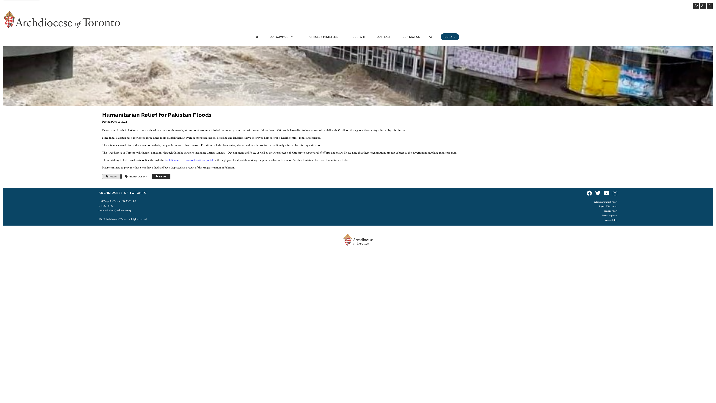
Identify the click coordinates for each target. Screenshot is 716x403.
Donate (450, 36)
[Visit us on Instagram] (615, 193)
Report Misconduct (608, 206)
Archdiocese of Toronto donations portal (189, 160)
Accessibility (611, 219)
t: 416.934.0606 (106, 205)
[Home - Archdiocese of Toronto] (257, 37)
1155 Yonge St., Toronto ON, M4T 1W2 (117, 201)
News (112, 176)
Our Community (281, 36)
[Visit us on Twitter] (597, 193)
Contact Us (411, 36)
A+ (696, 5)
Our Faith (359, 36)
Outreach (384, 36)
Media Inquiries (609, 215)
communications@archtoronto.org (115, 210)
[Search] (431, 37)
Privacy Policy (610, 210)
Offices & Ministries (323, 36)
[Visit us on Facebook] (589, 193)
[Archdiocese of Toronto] (61, 19)
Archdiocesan (137, 176)
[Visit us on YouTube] (607, 193)
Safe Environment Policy (605, 201)
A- (703, 5)
